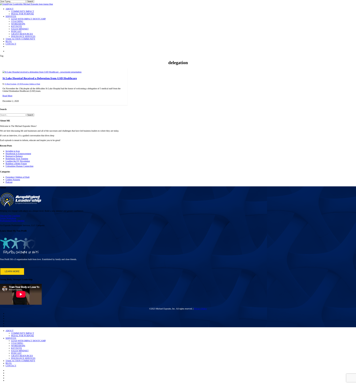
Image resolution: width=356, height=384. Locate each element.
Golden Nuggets (13, 179)
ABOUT (9, 330)
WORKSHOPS (18, 346)
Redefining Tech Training (17, 158)
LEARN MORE (12, 271)
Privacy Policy (200, 309)
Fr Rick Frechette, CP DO (13, 84)
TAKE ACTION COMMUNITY (20, 361)
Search (30, 1)
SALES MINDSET (20, 351)
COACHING (17, 343)
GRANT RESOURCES (22, 356)
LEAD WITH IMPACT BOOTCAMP (28, 340)
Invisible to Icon (13, 151)
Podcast (9, 182)
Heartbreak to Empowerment (18, 153)
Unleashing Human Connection (19, 166)
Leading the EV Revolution (18, 161)
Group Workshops (8, 218)
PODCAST (16, 353)
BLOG (9, 363)
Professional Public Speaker (12, 220)
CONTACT (11, 366)
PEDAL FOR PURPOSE (22, 335)
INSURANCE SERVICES (23, 358)
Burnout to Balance (14, 156)
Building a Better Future (16, 163)
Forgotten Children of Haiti (31, 84)
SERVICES (11, 338)
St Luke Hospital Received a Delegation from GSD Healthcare (40, 78)
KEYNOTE (16, 348)
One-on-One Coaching (10, 215)
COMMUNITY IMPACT (22, 333)
